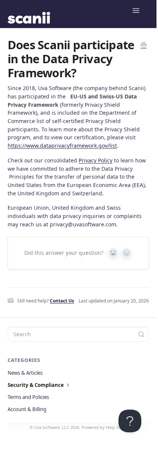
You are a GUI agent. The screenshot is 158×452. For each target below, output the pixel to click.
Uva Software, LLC (51, 427)
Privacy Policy (95, 160)
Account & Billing (27, 409)
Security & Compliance (36, 385)
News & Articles (25, 372)
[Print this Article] (144, 45)
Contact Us (62, 301)
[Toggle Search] (141, 334)
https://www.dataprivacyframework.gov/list (62, 145)
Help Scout (116, 427)
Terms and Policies (28, 397)
